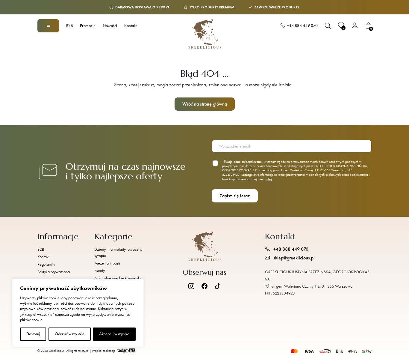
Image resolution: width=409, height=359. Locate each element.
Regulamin (46, 264)
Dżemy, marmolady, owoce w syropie (118, 252)
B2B (69, 25)
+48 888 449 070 (302, 25)
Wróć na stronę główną (204, 104)
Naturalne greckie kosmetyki (117, 278)
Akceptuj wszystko (114, 334)
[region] (78, 313)
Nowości (110, 25)
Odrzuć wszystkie (69, 334)
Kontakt (130, 25)
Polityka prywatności (53, 271)
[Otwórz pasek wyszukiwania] (328, 25)
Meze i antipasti (107, 263)
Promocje (88, 25)
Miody (99, 270)
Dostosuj (33, 334)
